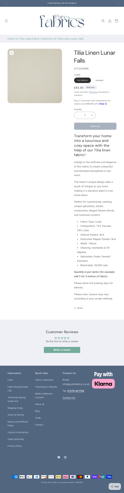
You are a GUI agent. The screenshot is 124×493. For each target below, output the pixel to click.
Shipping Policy (15, 408)
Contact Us (69, 397)
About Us (39, 404)
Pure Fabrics (53, 482)
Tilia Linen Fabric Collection (36, 38)
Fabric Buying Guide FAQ (18, 389)
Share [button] (80, 308)
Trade (38, 418)
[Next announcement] (118, 3)
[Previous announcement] (6, 3)
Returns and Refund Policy (18, 424)
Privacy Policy (15, 446)
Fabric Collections (44, 380)
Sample (101, 81)
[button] (6, 21)
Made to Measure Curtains (44, 395)
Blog (37, 411)
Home (11, 38)
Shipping (93, 92)
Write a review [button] (62, 349)
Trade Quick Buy (16, 439)
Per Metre (84, 81)
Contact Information (18, 432)
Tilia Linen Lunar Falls (70, 38)
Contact (39, 425)
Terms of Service (16, 415)
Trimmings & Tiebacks (46, 387)
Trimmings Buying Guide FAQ (17, 399)
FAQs (10, 380)
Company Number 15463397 (71, 482)
